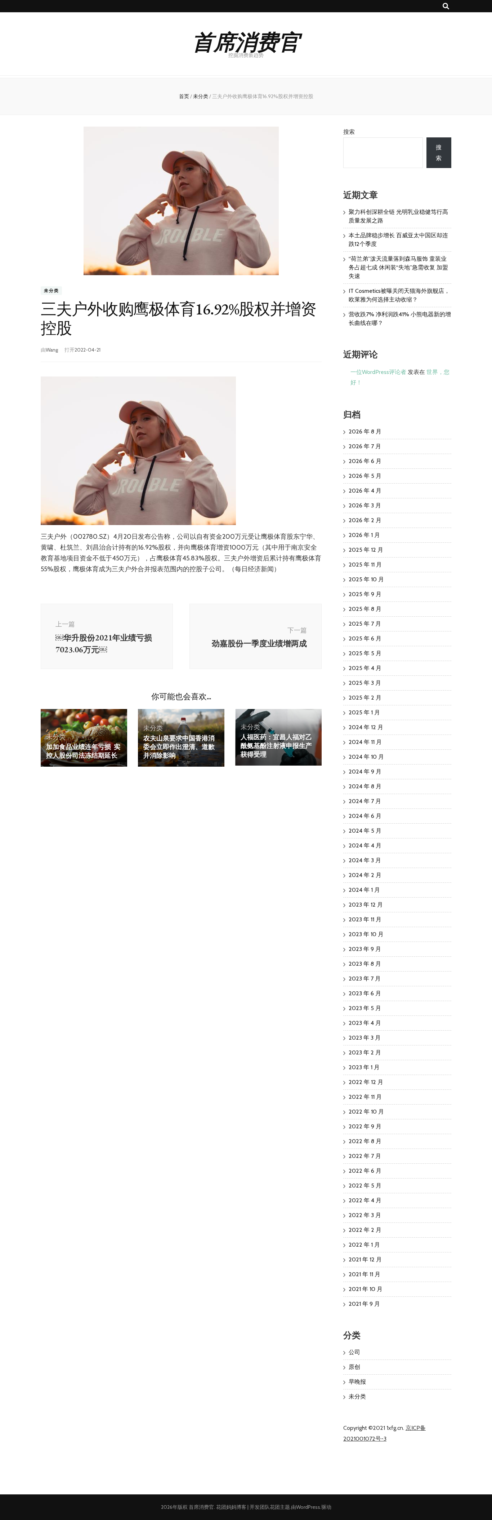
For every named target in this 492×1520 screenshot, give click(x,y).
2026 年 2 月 (365, 520)
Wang (52, 350)
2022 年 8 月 (365, 1141)
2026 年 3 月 (365, 505)
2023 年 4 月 (365, 1022)
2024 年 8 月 (365, 786)
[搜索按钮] (446, 6)
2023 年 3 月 (365, 1037)
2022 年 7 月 (365, 1156)
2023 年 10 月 (366, 934)
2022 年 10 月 (366, 1111)
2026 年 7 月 (365, 446)
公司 (354, 1352)
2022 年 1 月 (364, 1244)
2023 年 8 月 (365, 963)
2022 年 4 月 (365, 1200)
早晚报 (357, 1381)
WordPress (308, 1507)
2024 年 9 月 (365, 771)
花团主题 (280, 1507)
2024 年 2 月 (365, 875)
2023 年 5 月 (365, 1008)
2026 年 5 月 (365, 475)
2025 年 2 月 (365, 697)
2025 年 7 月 (365, 623)
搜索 (349, 131)
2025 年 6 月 (365, 638)
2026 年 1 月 (364, 535)
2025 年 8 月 (365, 608)
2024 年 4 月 (365, 845)
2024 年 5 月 (365, 830)
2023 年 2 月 (365, 1052)
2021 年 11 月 (364, 1274)
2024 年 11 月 (365, 742)
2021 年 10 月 (366, 1289)
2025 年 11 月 (365, 564)
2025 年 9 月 (365, 594)
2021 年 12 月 (365, 1259)
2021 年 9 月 (364, 1303)
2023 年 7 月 (365, 978)
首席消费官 (246, 40)
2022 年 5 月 (365, 1185)
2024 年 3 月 (365, 860)
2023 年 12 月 (366, 904)
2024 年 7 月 (365, 801)
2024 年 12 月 (366, 727)
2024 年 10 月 (366, 756)
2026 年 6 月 (365, 461)
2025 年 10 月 (366, 579)
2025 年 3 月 (365, 682)
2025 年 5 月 (365, 653)
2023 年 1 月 (364, 1067)
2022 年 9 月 (365, 1126)
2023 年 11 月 (365, 919)
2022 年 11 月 (365, 1096)
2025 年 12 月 (366, 549)
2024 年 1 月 (364, 889)
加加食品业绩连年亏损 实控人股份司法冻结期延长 (83, 751)
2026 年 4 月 (365, 490)
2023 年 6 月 (365, 993)
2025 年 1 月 (364, 712)
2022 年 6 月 (365, 1170)
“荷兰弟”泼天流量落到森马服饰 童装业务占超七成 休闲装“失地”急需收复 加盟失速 (398, 267)
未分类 (51, 290)
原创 (354, 1366)
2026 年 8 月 (365, 431)
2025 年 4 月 (365, 668)
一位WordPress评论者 (378, 372)
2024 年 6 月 (365, 815)
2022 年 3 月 (365, 1215)
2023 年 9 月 (365, 949)
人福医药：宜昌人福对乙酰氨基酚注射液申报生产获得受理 (276, 745)
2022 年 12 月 (366, 1082)
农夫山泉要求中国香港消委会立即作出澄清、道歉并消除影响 (179, 746)
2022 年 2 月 (365, 1229)
